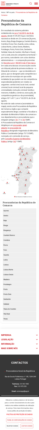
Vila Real (7, 314)
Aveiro (6, 216)
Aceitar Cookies (26, 426)
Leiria (6, 260)
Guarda (6, 255)
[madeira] (4, 191)
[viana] (21, 148)
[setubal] (19, 182)
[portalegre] (27, 172)
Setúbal (6, 304)
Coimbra (7, 240)
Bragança (7, 230)
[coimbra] (22, 164)
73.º (16, 120)
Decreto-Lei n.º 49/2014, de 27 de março (20, 63)
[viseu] (25, 158)
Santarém (7, 299)
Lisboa (6, 265)
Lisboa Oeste (8, 275)
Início (3, 12)
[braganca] (33, 151)
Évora (6, 245)
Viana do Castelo (10, 309)
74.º (24, 120)
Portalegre (7, 284)
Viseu (6, 319)
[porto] (20, 154)
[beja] (26, 186)
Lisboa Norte (8, 270)
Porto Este (7, 294)
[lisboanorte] (16, 173)
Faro (5, 250)
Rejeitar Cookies (12, 426)
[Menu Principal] (36, 3)
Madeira (7, 279)
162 (14, 141)
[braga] (21, 151)
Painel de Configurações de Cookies (19, 420)
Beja (5, 220)
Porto (6, 289)
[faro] (23, 192)
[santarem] (21, 172)
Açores (6, 211)
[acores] (6, 179)
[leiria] (17, 168)
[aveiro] (21, 158)
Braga (6, 225)
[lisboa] (16, 177)
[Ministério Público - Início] (10, 4)
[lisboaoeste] (14, 176)
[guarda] (30, 159)
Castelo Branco (9, 235)
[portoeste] (23, 154)
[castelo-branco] (29, 166)
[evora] (26, 179)
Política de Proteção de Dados (19, 414)
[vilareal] (27, 151)
